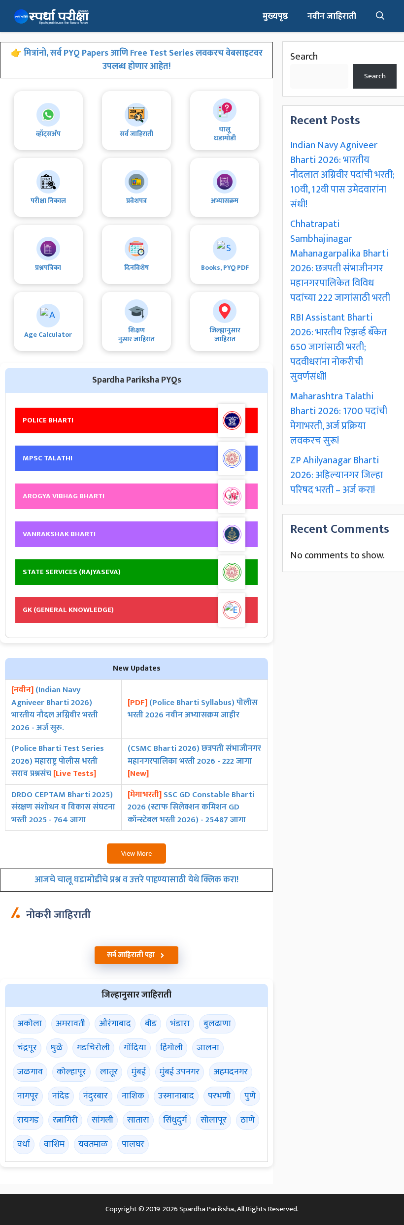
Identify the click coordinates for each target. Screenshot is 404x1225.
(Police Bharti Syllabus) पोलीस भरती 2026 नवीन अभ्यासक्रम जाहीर (193, 709)
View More (136, 853)
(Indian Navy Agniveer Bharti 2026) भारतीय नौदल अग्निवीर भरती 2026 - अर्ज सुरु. (54, 709)
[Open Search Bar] (380, 16)
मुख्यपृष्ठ (275, 16)
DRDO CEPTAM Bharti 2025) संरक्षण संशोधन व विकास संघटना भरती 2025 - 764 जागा (63, 808)
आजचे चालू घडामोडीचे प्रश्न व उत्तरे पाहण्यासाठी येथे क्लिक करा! (136, 880)
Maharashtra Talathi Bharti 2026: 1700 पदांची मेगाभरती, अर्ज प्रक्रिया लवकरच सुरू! (338, 418)
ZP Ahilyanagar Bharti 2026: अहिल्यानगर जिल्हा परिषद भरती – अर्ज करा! (336, 475)
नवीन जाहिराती (331, 16)
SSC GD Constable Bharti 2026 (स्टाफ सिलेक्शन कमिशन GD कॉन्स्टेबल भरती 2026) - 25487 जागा (191, 808)
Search (304, 56)
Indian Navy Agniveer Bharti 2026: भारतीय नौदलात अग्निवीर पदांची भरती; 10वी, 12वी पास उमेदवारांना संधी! (342, 175)
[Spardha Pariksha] (51, 16)
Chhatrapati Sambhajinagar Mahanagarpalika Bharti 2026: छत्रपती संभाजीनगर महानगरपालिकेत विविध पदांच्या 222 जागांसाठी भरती (340, 261)
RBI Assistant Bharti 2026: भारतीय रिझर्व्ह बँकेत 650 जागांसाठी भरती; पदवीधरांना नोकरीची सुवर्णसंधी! (338, 347)
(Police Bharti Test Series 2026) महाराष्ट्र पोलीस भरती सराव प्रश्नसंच (57, 761)
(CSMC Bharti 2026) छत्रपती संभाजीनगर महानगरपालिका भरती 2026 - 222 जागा (194, 761)
